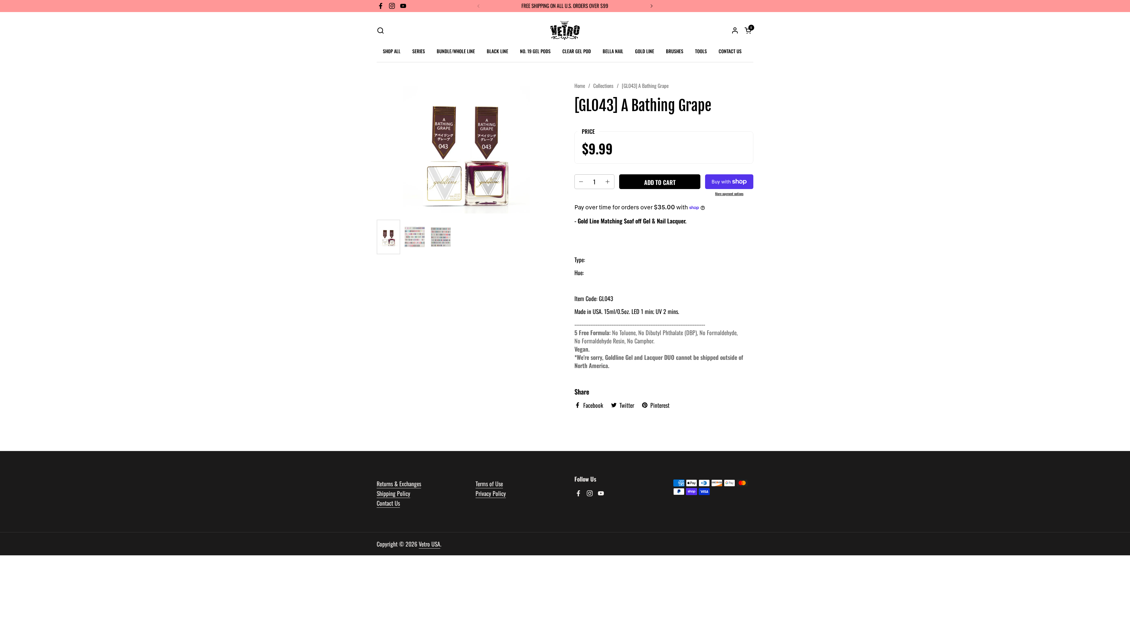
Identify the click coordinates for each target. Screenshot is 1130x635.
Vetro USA (429, 543)
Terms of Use (489, 483)
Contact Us (388, 503)
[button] (380, 30)
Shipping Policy (393, 493)
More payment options (729, 193)
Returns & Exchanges (399, 483)
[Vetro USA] (565, 30)
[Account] (735, 30)
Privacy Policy (491, 493)
